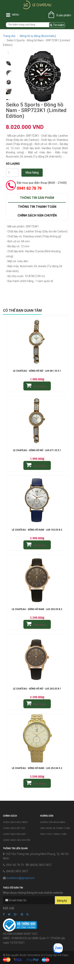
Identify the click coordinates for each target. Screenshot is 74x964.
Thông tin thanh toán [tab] (37, 207)
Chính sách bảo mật (14, 834)
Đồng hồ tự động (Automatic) (38, 36)
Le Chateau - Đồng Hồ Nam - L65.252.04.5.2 (37, 768)
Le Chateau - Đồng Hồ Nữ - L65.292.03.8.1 (37, 688)
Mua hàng (32, 172)
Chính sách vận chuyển (16, 840)
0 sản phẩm (63, 15)
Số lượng (13, 163)
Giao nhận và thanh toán (55, 828)
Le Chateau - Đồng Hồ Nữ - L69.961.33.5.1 (37, 370)
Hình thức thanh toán (53, 834)
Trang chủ (9, 36)
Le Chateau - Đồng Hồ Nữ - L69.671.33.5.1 (37, 450)
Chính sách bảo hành (15, 822)
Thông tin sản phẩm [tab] (37, 198)
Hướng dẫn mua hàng (52, 822)
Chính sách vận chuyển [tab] (37, 215)
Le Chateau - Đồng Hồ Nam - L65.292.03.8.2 (37, 609)
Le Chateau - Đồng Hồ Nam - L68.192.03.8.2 (37, 529)
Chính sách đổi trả (14, 828)
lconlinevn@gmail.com (21, 878)
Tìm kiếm (58, 25)
